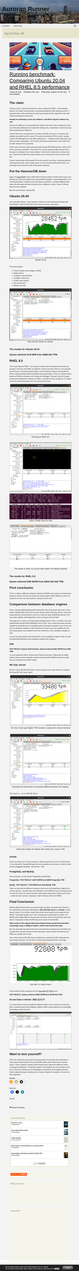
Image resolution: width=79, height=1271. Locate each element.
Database (28, 92)
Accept (68, 1268)
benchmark (46, 92)
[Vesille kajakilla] (66, 1139)
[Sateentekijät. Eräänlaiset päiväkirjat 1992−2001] (66, 1155)
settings (56, 1269)
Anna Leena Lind (16, 1139)
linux (65, 92)
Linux (37, 92)
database (54, 92)
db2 (61, 92)
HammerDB (21, 177)
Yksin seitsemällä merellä (19, 1130)
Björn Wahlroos (16, 1155)
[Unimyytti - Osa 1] (66, 1124)
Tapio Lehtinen (16, 1132)
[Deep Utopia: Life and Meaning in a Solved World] (66, 1147)
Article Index (18, 26)
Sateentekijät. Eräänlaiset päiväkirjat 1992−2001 (26, 1153)
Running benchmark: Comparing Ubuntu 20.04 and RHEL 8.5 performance (39, 81)
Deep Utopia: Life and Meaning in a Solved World (27, 1145)
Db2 (33, 92)
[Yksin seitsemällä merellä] (66, 1132)
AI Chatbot (5, 26)
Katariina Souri (16, 1124)
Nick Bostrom (16, 1147)
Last (11, 177)
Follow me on (17, 1174)
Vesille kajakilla (16, 1138)
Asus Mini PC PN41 (46, 991)
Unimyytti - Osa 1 (16, 1122)
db (59, 92)
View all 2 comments (18, 1107)
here (47, 376)
